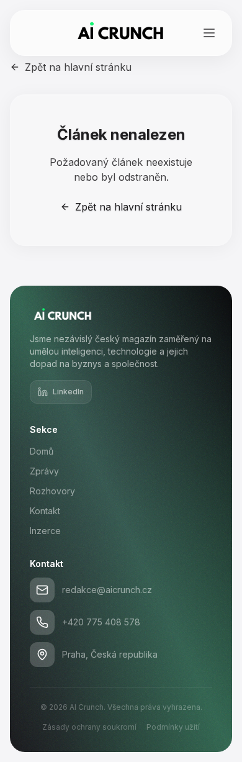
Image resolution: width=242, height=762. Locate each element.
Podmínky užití (173, 727)
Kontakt (45, 511)
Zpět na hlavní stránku (78, 67)
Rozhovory (52, 491)
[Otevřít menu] (209, 32)
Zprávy (44, 471)
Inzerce (45, 530)
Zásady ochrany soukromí (89, 727)
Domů (41, 451)
